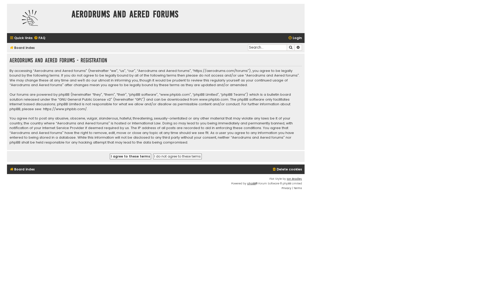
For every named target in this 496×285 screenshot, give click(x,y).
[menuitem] (39, 38)
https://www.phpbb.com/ (65, 109)
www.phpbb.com (213, 99)
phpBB (251, 183)
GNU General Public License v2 (85, 99)
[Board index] (38, 18)
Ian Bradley (294, 179)
